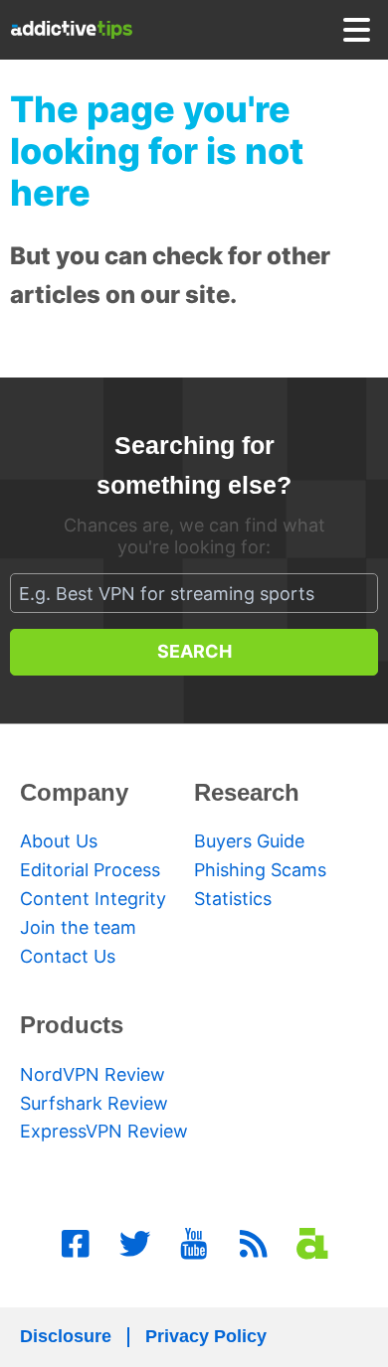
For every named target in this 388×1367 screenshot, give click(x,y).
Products (71, 1024)
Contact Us (67, 956)
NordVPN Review (92, 1074)
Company (74, 792)
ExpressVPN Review (104, 1131)
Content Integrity (93, 898)
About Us (58, 841)
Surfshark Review (94, 1103)
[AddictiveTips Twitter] (135, 1244)
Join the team (78, 927)
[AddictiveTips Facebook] (76, 1244)
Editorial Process (90, 869)
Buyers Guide (249, 841)
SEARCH (194, 651)
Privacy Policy (206, 1336)
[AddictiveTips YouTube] (194, 1244)
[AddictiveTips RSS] (254, 1244)
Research (246, 792)
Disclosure (65, 1336)
